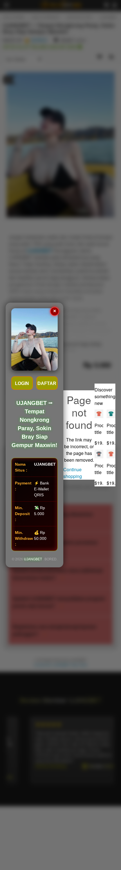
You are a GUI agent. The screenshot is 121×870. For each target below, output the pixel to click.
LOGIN (22, 383)
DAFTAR (46, 383)
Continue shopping (72, 472)
